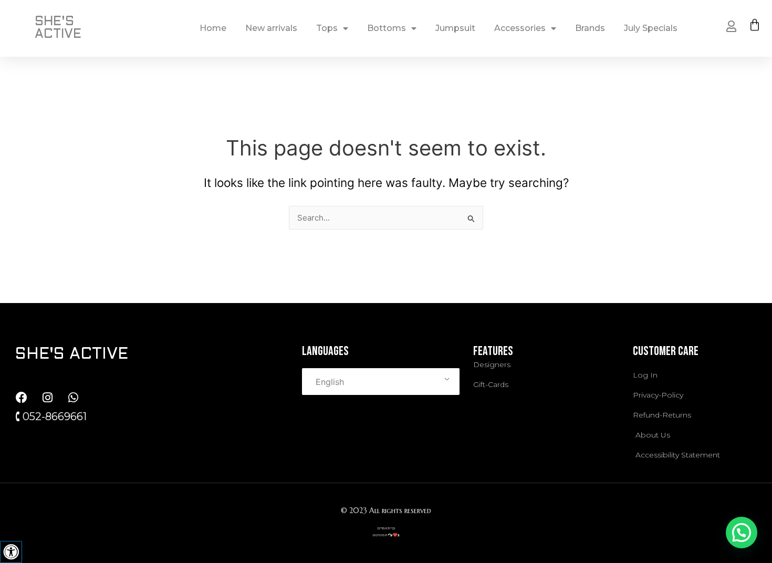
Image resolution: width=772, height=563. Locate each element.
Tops (327, 28)
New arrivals (271, 28)
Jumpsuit (455, 28)
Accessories (520, 28)
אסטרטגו (379, 535)
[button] (741, 532)
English (330, 382)
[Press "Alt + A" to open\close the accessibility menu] (11, 552)
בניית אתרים (386, 528)
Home (213, 28)
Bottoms (386, 28)
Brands (590, 28)
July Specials (650, 28)
